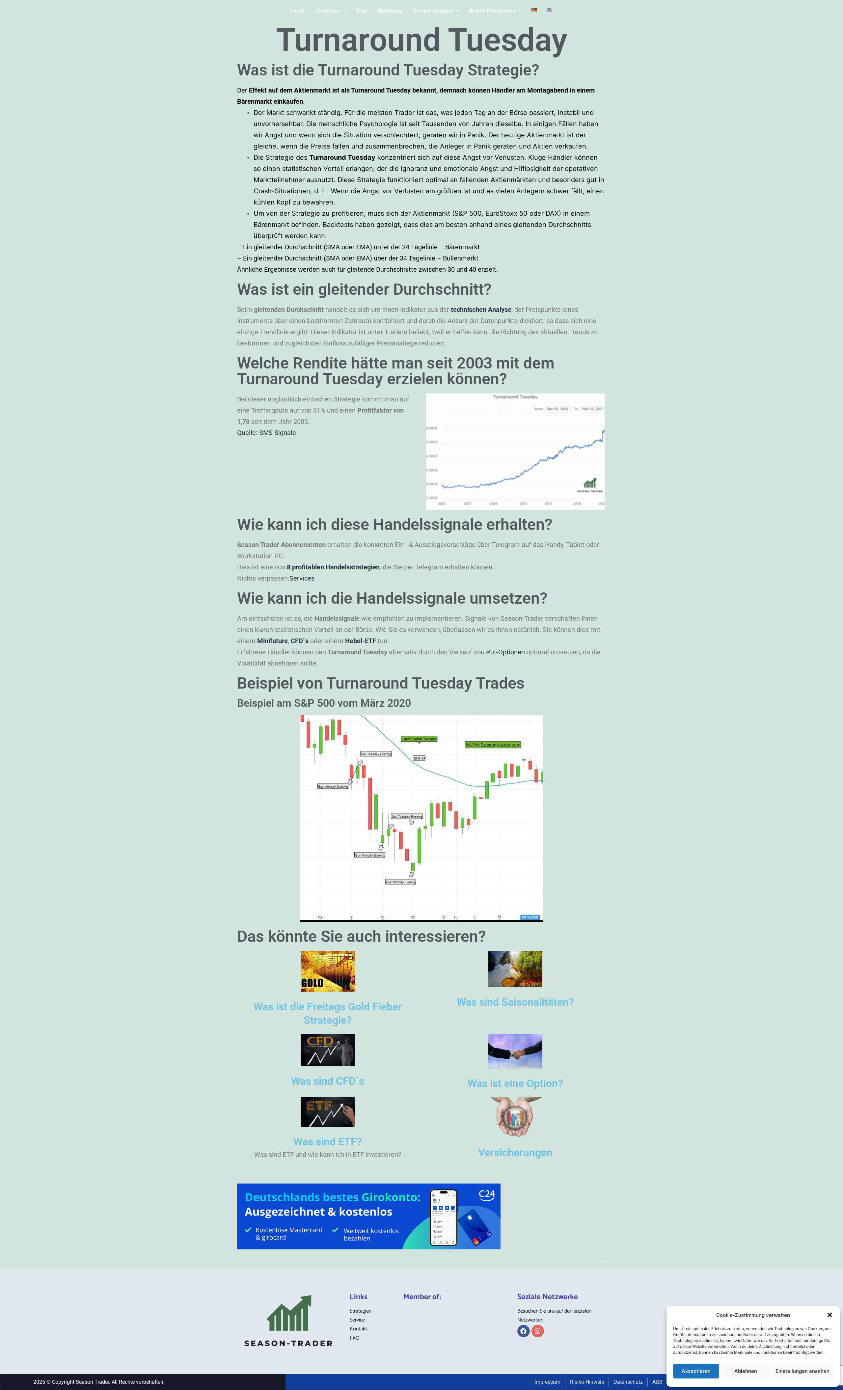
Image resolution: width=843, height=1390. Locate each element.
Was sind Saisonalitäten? (515, 1002)
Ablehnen (745, 1371)
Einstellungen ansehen (802, 1371)
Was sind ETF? (327, 1141)
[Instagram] (537, 1331)
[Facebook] (523, 1331)
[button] (830, 1315)
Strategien (327, 11)
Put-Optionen (505, 652)
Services (301, 578)
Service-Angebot (433, 11)
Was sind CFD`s (327, 1081)
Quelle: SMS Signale (266, 433)
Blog (361, 11)
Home (298, 11)
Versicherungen (515, 1152)
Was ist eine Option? (515, 1083)
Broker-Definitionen (492, 11)
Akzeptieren (696, 1371)
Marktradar (389, 11)
